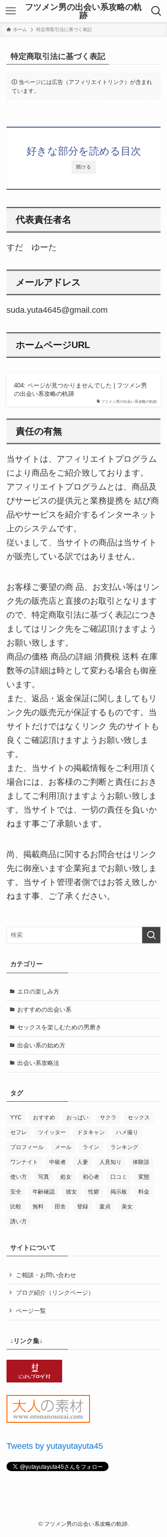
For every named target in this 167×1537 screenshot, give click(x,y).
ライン (91, 1147)
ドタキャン (91, 1132)
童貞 (104, 1206)
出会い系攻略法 (38, 1062)
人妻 (82, 1162)
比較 (15, 1206)
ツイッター (52, 1132)
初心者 (91, 1177)
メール (63, 1147)
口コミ (118, 1177)
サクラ (108, 1117)
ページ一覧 (31, 1310)
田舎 (60, 1206)
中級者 (57, 1162)
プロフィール (27, 1147)
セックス (139, 1117)
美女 (127, 1206)
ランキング (124, 1147)
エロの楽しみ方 (38, 991)
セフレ (18, 1132)
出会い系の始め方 (41, 1045)
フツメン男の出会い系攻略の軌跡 (83, 11)
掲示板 (118, 1191)
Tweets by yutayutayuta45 (54, 1446)
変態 (143, 1177)
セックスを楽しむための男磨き (59, 1027)
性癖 (93, 1191)
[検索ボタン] (156, 11)
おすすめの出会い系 (44, 1009)
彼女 (71, 1191)
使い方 (18, 1177)
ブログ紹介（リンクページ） (55, 1292)
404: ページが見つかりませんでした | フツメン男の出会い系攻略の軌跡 (80, 389)
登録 (82, 1206)
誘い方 (18, 1221)
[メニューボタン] (10, 11)
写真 (43, 1177)
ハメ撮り (127, 1132)
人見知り (110, 1162)
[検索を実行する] (151, 935)
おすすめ (44, 1117)
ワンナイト (24, 1162)
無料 (38, 1206)
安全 (15, 1191)
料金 (143, 1191)
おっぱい (77, 1117)
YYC (16, 1117)
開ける (83, 166)
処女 (65, 1177)
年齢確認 (43, 1191)
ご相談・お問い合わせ (46, 1275)
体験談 (141, 1162)
